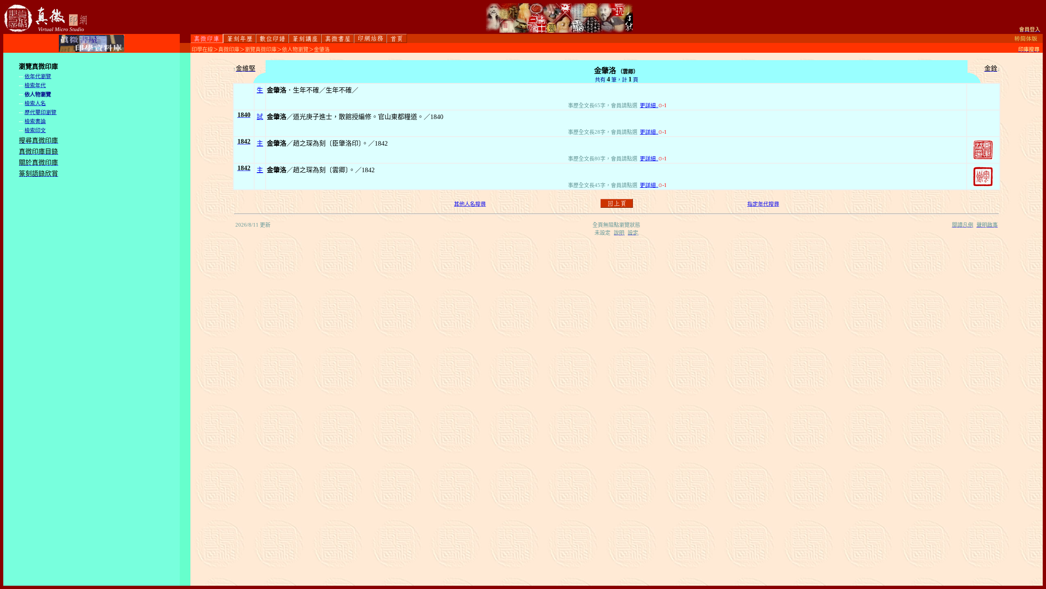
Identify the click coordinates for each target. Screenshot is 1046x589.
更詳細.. (649, 105)
